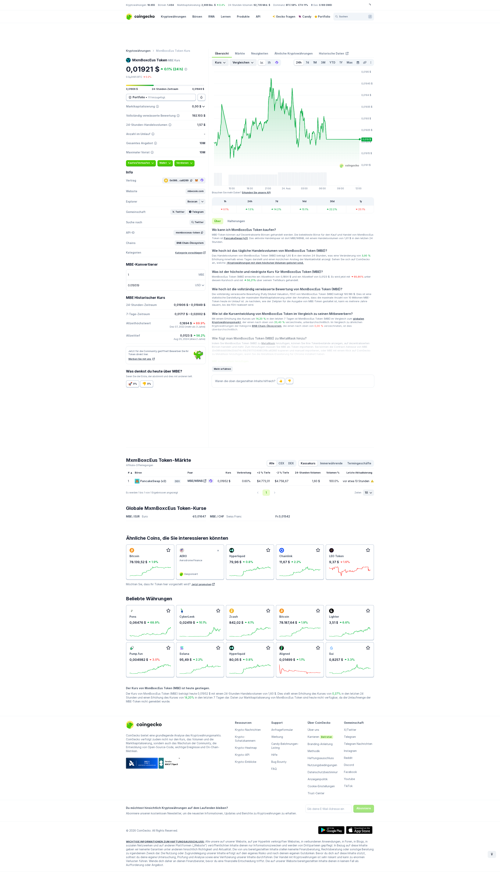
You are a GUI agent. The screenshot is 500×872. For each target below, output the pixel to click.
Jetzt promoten (201, 584)
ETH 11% (303, 5)
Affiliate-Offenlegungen (139, 465)
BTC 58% (291, 5)
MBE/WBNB (195, 480)
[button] (195, 191)
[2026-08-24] (358, 62)
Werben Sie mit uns (140, 358)
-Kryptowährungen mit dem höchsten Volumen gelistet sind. (265, 262)
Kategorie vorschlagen (188, 252)
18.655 (151, 5)
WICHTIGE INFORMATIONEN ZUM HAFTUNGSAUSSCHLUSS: (165, 841)
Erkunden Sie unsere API (256, 192)
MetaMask (268, 343)
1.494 (170, 5)
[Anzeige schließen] (218, 551)
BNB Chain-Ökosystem (266, 325)
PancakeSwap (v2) (236, 238)
